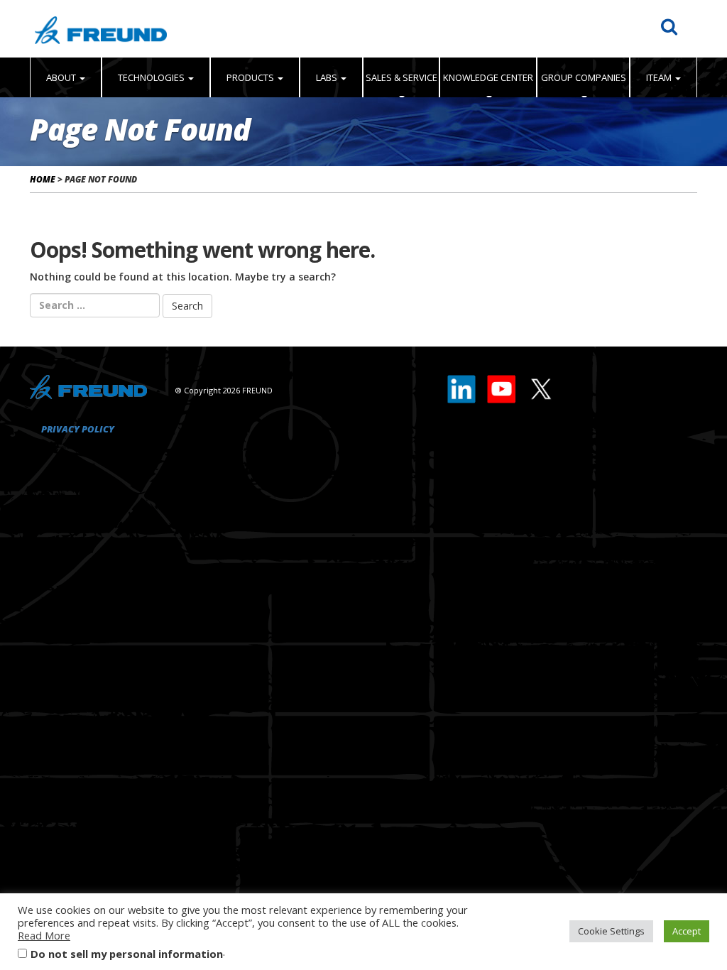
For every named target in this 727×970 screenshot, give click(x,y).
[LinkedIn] (462, 386)
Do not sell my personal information (127, 953)
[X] (540, 386)
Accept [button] (686, 931)
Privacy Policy (77, 429)
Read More (44, 935)
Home (42, 179)
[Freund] (101, 28)
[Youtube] (502, 386)
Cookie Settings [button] (611, 931)
